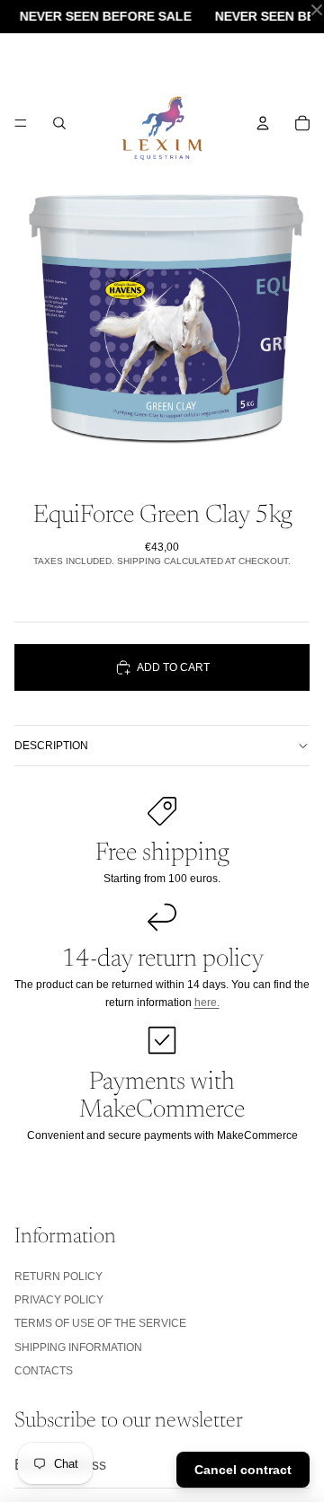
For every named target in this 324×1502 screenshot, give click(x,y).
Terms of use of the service (100, 1323)
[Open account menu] (263, 123)
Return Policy (58, 1276)
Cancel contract (243, 1469)
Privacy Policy (59, 1300)
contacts (43, 1371)
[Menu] (20, 123)
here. (207, 1002)
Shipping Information (78, 1347)
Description (51, 745)
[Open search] (59, 123)
